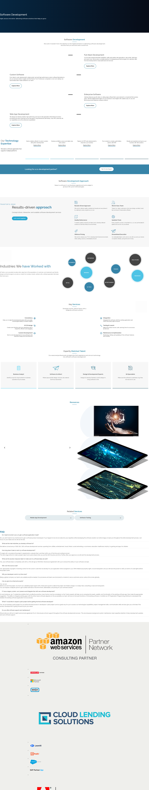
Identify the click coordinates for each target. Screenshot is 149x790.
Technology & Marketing (38, 0)
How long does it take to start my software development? (18, 550)
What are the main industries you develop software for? (18, 543)
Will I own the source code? (10, 565)
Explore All (29, 430)
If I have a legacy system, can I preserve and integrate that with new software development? (28, 591)
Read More (16, 430)
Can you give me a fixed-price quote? (12, 581)
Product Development (52, 0)
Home (29, 0)
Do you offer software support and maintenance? (16, 610)
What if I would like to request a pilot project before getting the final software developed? (27, 601)
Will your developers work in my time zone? (14, 574)
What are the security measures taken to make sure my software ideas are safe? (25, 559)
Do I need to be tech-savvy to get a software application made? (20, 535)
